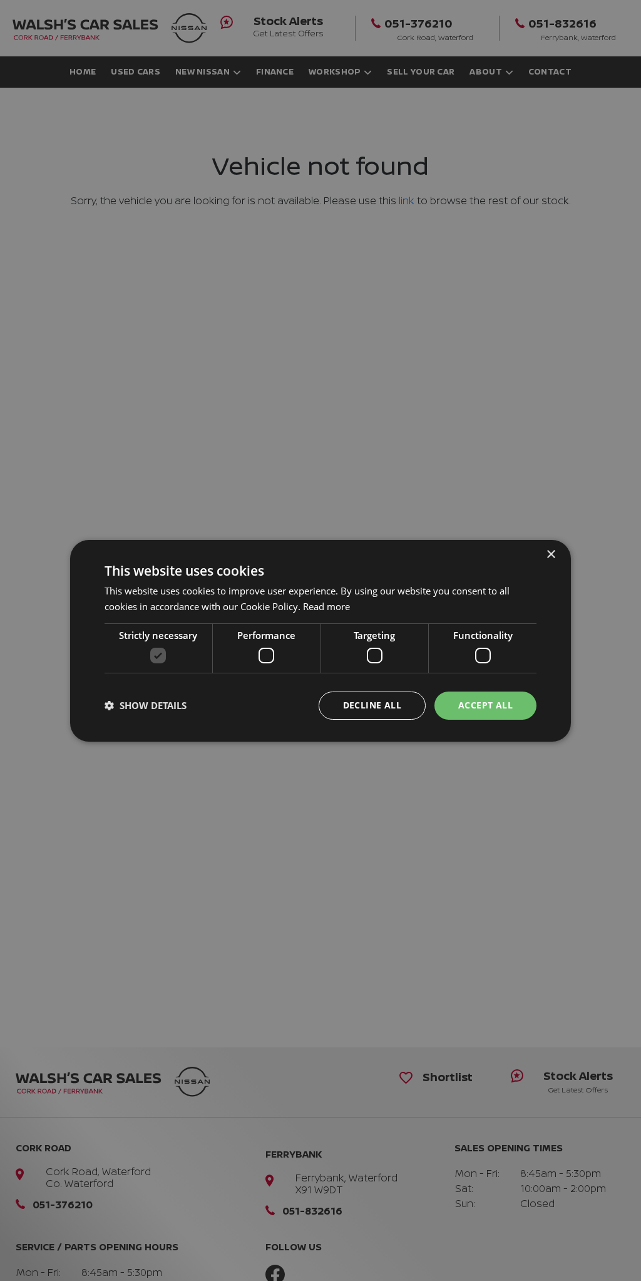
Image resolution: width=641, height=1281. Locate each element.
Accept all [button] (485, 705)
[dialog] (320, 640)
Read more (326, 606)
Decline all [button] (372, 705)
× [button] (550, 554)
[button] (146, 705)
